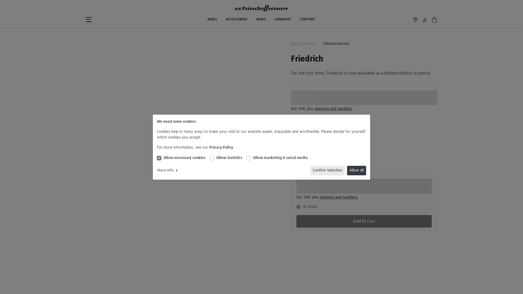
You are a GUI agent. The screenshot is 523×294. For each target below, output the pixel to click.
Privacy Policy (221, 147)
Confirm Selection (327, 170)
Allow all (356, 170)
